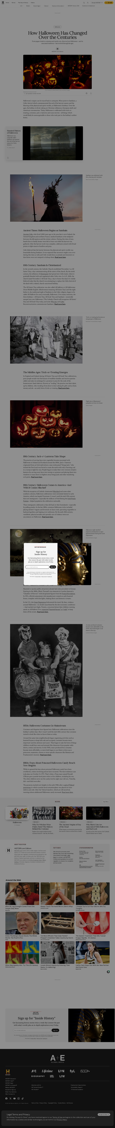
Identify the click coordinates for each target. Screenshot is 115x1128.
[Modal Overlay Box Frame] (57, 564)
